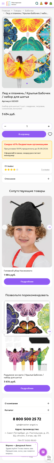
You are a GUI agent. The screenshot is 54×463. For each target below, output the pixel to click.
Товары (17, 10)
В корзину (24, 134)
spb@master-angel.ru (27, 424)
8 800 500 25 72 (27, 419)
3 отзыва (45, 169)
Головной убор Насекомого (18, 270)
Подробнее (27, 281)
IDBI (30, 457)
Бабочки (29, 10)
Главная (6, 10)
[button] (6, 51)
